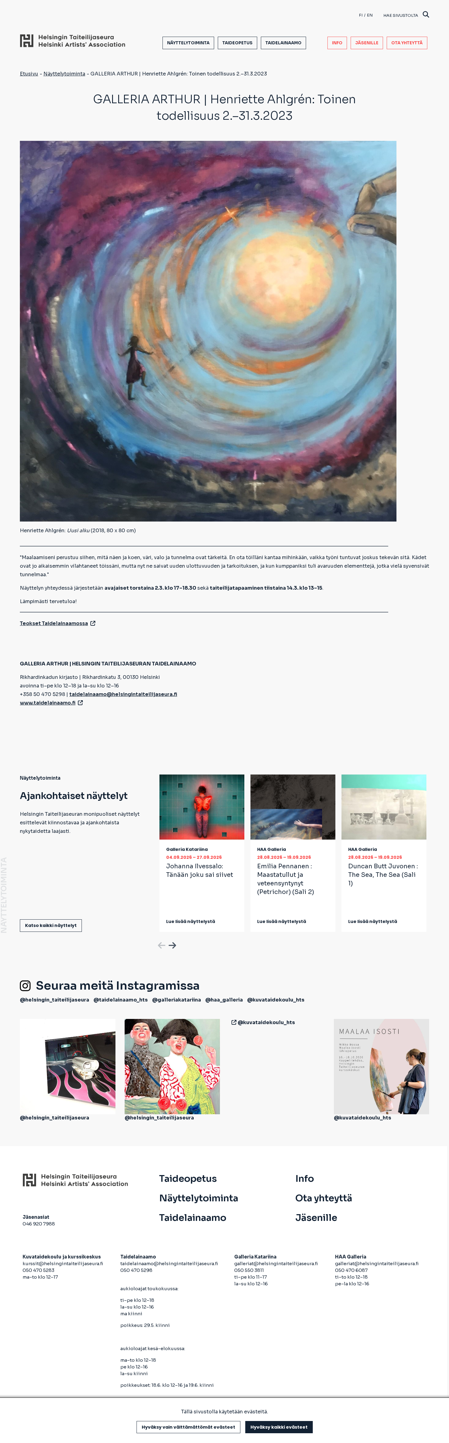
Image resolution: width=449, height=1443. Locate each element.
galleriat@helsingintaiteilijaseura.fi (276, 1263)
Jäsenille (366, 43)
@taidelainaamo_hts (120, 1000)
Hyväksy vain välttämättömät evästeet (188, 1427)
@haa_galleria (224, 1000)
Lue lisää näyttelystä (190, 921)
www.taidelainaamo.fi (47, 703)
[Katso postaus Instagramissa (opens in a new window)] (67, 1066)
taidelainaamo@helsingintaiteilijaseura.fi (169, 1263)
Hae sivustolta (400, 15)
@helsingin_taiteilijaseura (54, 1000)
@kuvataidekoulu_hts (276, 1000)
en (370, 15)
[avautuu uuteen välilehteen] (232, 1022)
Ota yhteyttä (407, 43)
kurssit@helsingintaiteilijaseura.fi (63, 1263)
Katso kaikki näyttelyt (51, 925)
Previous (161, 944)
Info (337, 43)
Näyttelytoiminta (188, 43)
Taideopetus (237, 43)
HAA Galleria (271, 849)
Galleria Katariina (187, 849)
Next (172, 944)
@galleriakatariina (176, 1000)
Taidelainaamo (283, 43)
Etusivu (29, 74)
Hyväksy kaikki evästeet (279, 1427)
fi (361, 15)
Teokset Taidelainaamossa (54, 623)
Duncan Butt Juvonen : (383, 875)
